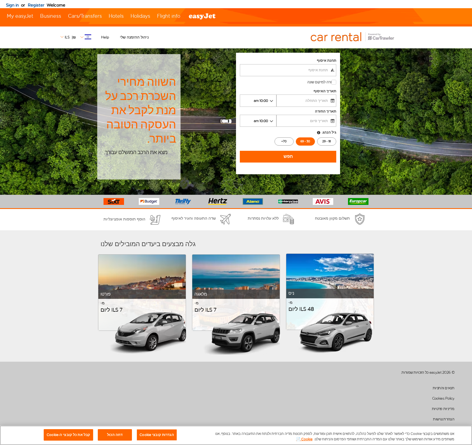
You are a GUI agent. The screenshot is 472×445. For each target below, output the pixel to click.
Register (36, 5)
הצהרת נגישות (443, 419)
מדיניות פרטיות (443, 408)
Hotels (116, 16)
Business (50, 16)
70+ (284, 141)
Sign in (12, 5)
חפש (288, 156)
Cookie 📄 (304, 439)
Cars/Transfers (85, 16)
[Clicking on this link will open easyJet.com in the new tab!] (358, 37)
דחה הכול (115, 435)
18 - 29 (326, 141)
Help (105, 37)
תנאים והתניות (443, 388)
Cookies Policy (443, 398)
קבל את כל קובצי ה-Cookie (68, 435)
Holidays (140, 16)
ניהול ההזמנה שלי (134, 37)
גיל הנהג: (329, 132)
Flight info (168, 16)
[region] (236, 435)
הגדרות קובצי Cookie (157, 435)
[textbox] (288, 70)
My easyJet (20, 16)
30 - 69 (305, 141)
